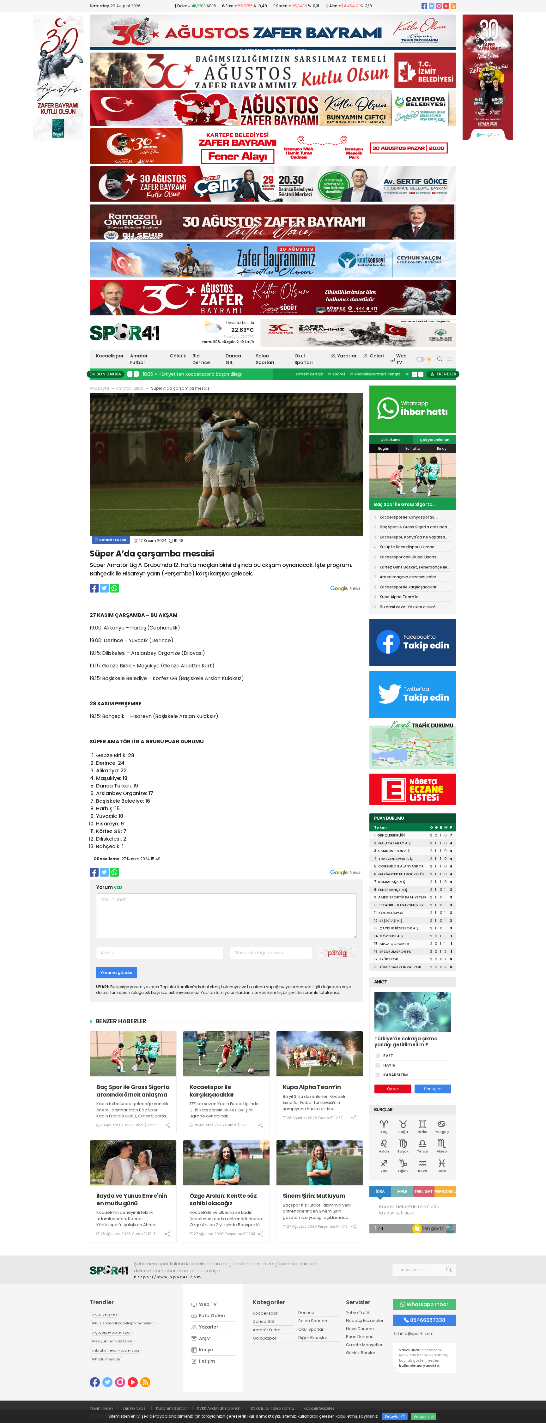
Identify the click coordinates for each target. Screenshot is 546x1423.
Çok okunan (391, 439)
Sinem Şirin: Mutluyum (314, 1195)
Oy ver (393, 1089)
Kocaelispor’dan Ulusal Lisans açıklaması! (408, 558)
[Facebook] (424, 6)
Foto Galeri (211, 1315)
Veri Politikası (134, 1408)
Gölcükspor (264, 1338)
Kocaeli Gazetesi (320, 1408)
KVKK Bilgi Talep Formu (272, 1408)
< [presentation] (130, 373)
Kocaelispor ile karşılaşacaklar (212, 1090)
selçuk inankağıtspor (112, 1341)
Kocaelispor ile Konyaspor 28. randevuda (407, 518)
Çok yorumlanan (434, 439)
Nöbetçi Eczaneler (365, 1320)
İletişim (206, 1361)
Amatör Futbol (139, 359)
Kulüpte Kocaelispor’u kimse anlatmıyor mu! (407, 548)
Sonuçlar (433, 1089)
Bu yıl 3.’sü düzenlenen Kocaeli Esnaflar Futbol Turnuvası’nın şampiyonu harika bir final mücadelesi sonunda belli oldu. (315, 1105)
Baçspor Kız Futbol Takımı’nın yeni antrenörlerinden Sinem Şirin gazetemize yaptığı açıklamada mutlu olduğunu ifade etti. (317, 1214)
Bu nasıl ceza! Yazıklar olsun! (407, 607)
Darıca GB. (233, 359)
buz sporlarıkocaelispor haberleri (123, 1323)
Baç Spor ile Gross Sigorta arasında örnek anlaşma (132, 1090)
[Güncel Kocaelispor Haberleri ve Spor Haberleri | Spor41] (124, 331)
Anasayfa (99, 388)
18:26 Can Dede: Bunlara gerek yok (182, 374)
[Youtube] (446, 6)
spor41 (336, 374)
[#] (109, 1269)
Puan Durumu (359, 1337)
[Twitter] (431, 6)
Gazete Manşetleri (365, 1345)
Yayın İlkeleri (101, 1408)
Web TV (401, 359)
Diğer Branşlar (312, 1338)
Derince (306, 1313)
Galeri (377, 356)
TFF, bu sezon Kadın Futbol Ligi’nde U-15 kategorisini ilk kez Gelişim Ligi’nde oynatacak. (224, 1110)
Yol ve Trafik (358, 1313)
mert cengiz (309, 374)
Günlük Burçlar (360, 1353)
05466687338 (427, 1320)
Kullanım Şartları (172, 1408)
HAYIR (389, 1065)
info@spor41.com (417, 1333)
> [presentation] (136, 373)
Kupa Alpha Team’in (312, 1087)
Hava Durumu (360, 1329)
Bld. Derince (201, 359)
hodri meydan (106, 1359)
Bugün (383, 448)
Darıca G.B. (264, 1321)
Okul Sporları (303, 359)
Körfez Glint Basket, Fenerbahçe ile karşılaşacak (413, 568)
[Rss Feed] (453, 6)
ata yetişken (104, 1314)
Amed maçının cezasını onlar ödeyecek (408, 578)
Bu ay (441, 448)
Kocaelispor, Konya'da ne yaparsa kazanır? (412, 504)
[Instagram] (439, 6)
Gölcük (178, 356)
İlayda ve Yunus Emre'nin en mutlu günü (131, 1199)
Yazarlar (347, 356)
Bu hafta (412, 448)
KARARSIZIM (395, 1075)
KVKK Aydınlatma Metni (219, 1408)
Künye (205, 1350)
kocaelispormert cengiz (375, 374)
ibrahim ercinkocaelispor (115, 1350)
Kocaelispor (110, 356)
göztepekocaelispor (111, 1332)
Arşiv (204, 1338)
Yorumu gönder (116, 973)
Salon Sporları (265, 359)
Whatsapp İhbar (427, 1304)
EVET (388, 1056)
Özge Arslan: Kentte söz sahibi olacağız (223, 1199)
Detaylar (393, 1416)
